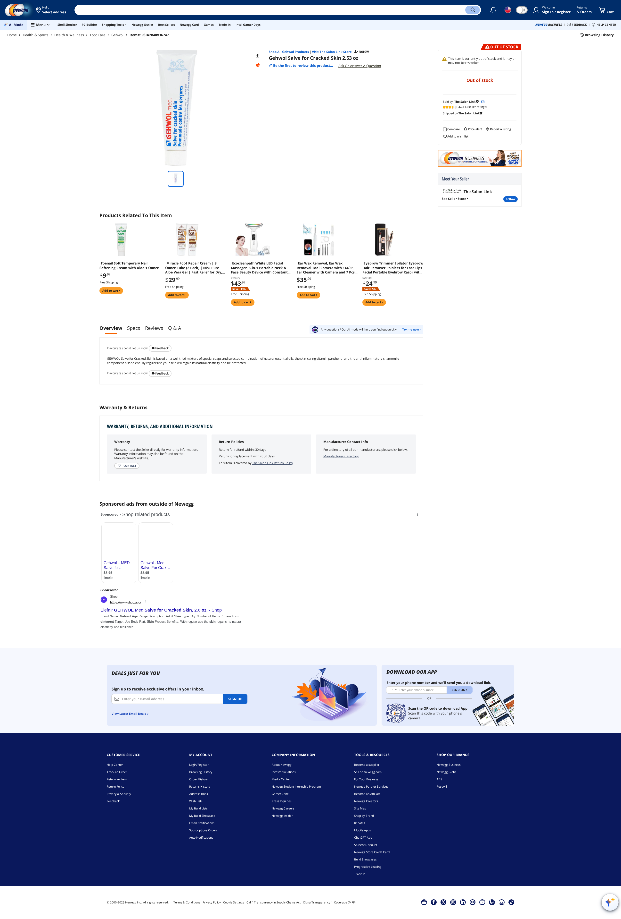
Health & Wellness (69, 35)
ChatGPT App (363, 837)
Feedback (162, 348)
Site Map (360, 808)
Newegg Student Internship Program (296, 786)
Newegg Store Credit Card (372, 852)
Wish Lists (196, 801)
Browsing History (200, 772)
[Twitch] (492, 902)
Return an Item (117, 779)
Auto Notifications (201, 837)
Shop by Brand (364, 816)
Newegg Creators (366, 801)
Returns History (199, 786)
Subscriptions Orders (203, 830)
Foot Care (97, 35)
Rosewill (442, 786)
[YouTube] (482, 902)
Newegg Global (447, 772)
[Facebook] (433, 902)
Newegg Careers (283, 808)
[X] (443, 902)
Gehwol (117, 35)
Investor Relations (284, 772)
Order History (198, 779)
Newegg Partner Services (371, 786)
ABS (439, 779)
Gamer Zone (280, 794)
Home (12, 35)
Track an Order (117, 772)
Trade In (359, 874)
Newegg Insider (282, 816)
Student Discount (365, 845)
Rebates (359, 823)
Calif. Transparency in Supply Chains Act (273, 902)
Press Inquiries (282, 801)
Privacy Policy (212, 902)
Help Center (115, 765)
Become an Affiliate (367, 794)
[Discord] (501, 902)
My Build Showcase (202, 816)
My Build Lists (198, 808)
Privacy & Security (119, 794)
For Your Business (366, 779)
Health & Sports (35, 35)
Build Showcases (365, 859)
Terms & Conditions (186, 902)
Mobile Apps (362, 830)
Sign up (235, 699)
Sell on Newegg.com (368, 772)
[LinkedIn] (463, 902)
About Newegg (282, 765)
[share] (257, 56)
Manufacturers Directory (341, 456)
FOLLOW (510, 199)
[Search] (472, 10)
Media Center (281, 779)
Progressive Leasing (367, 867)
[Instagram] (453, 902)
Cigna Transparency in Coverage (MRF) (329, 902)
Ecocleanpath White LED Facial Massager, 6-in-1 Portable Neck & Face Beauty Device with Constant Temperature (259, 267)
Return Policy (115, 786)
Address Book (198, 794)
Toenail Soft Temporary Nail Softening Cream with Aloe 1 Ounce (129, 265)
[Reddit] (257, 65)
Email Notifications (201, 823)
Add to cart (110, 291)
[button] (51, 10)
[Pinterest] (472, 902)
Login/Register (199, 765)
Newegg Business (449, 765)
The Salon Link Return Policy (272, 463)
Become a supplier (366, 765)
